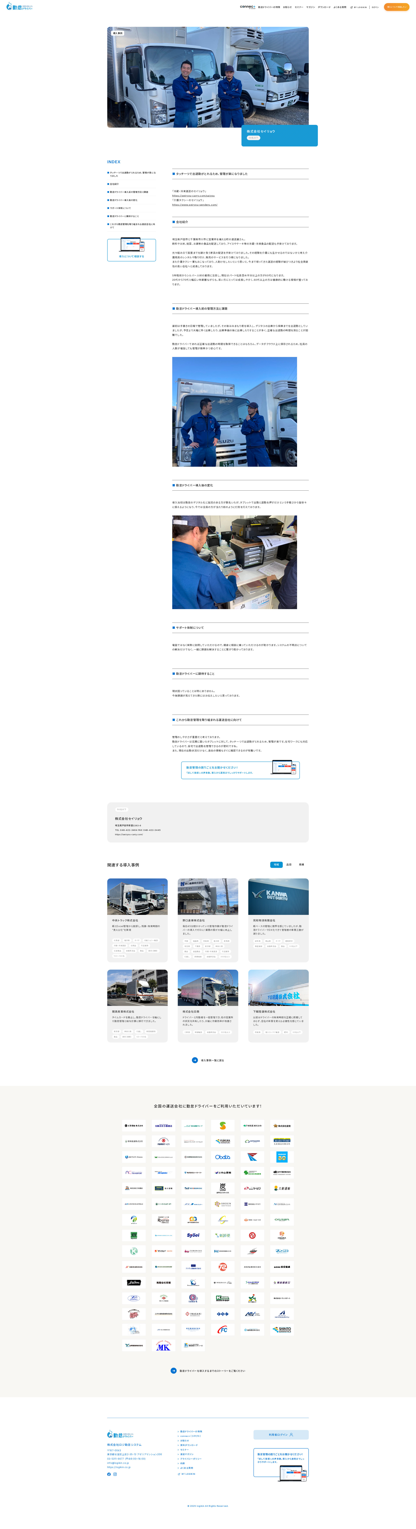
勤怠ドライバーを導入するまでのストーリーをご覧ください (212, 1370)
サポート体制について (120, 208)
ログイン (375, 7)
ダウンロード (324, 7)
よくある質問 (340, 7)
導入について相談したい (396, 7)
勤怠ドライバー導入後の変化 (123, 200)
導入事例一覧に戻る (212, 1060)
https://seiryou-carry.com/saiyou (193, 195)
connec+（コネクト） (190, 1436)
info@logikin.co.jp (118, 1463)
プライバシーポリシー (191, 1459)
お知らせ (287, 7)
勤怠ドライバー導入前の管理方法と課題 (129, 192)
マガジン (310, 7)
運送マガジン (187, 1454)
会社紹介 (114, 184)
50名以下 (253, 138)
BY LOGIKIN (360, 7)
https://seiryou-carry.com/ (129, 834)
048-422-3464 (128, 830)
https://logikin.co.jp (119, 1467)
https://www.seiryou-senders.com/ (194, 204)
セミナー (299, 7)
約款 (182, 1463)
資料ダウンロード (189, 1445)
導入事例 (118, 33)
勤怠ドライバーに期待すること (124, 216)
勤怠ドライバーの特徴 (269, 7)
